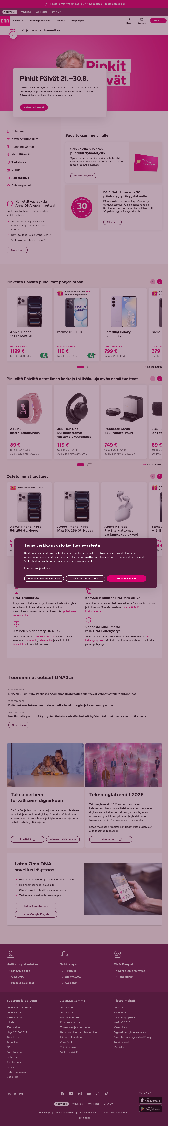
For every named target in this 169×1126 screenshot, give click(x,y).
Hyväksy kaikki (126, 578)
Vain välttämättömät (85, 578)
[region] (85, 563)
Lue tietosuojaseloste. (37, 568)
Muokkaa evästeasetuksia (44, 578)
